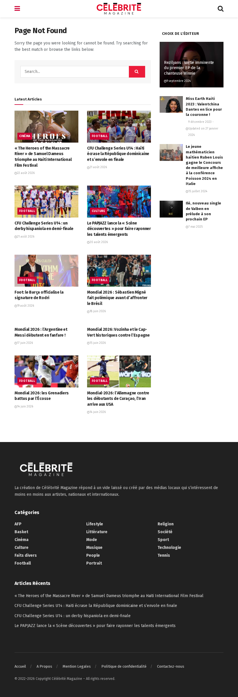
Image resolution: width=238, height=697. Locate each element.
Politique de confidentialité (124, 666)
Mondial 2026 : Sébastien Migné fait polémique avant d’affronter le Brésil (117, 298)
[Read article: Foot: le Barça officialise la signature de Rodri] (46, 271)
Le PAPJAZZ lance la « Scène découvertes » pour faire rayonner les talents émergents (119, 229)
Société (165, 531)
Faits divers (26, 555)
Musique (94, 547)
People (93, 555)
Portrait (94, 563)
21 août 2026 (98, 167)
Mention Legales (77, 666)
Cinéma (24, 136)
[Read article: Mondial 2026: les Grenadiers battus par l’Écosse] (46, 371)
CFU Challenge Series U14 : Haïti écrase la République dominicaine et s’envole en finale (118, 154)
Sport (163, 539)
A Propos (44, 666)
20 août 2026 (99, 242)
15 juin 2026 (98, 343)
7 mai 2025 (195, 227)
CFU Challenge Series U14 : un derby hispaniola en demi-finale (73, 615)
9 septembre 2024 (179, 81)
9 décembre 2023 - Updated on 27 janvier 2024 (203, 128)
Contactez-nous (170, 666)
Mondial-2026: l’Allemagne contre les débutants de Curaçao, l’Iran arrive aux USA (118, 399)
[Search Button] (220, 8)
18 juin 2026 (98, 311)
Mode (91, 539)
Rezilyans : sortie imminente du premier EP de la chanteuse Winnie (189, 68)
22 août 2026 (26, 173)
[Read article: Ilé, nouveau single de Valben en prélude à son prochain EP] (171, 209)
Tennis (164, 555)
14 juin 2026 (25, 406)
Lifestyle (94, 524)
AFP (18, 524)
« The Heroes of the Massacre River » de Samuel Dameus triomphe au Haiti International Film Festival (109, 595)
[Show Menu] (17, 8)
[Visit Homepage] (119, 9)
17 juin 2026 (25, 343)
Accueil (20, 666)
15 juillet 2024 (197, 191)
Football (99, 136)
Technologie (169, 547)
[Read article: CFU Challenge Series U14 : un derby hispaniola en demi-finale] (46, 202)
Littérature (96, 531)
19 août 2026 (25, 306)
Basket (21, 531)
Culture (98, 211)
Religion (166, 524)
